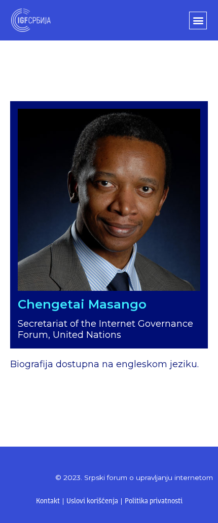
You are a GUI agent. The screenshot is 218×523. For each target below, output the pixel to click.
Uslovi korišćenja (92, 501)
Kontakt (48, 501)
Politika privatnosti (154, 501)
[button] (198, 20)
